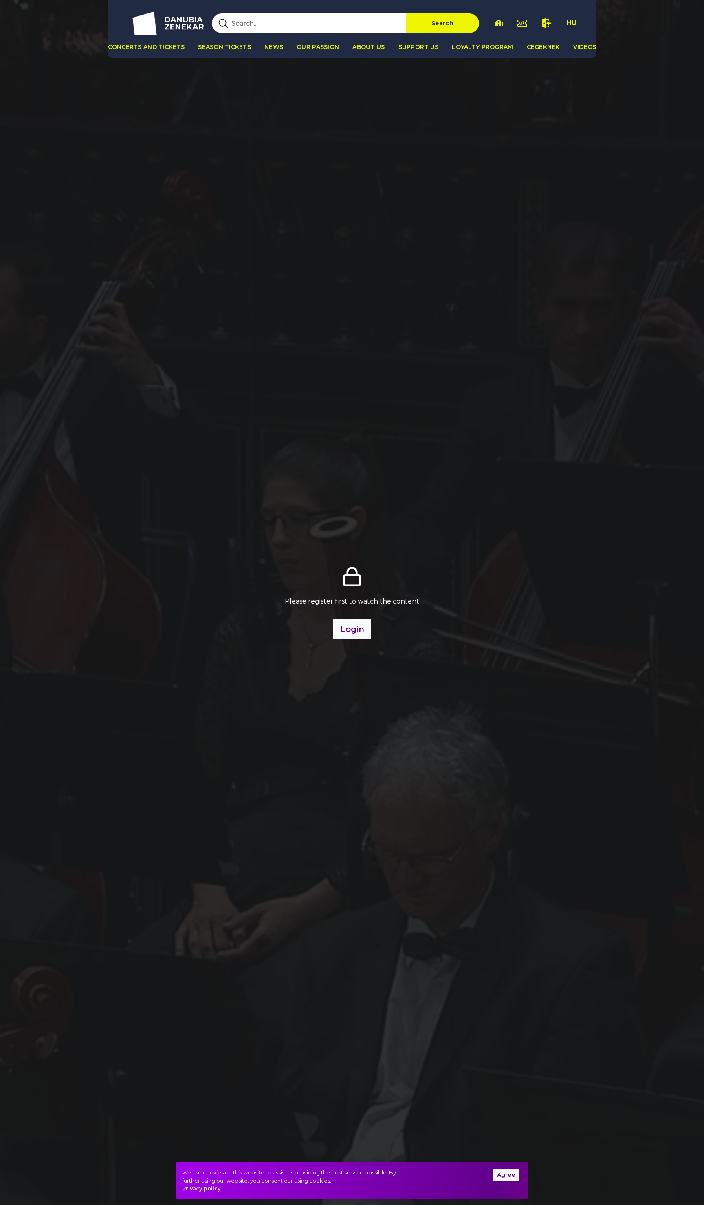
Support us (418, 47)
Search (442, 23)
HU (571, 23)
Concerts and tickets (146, 47)
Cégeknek (543, 47)
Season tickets (224, 47)
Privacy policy (201, 1188)
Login (352, 629)
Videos (584, 47)
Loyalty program (482, 47)
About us (368, 47)
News (273, 47)
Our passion (318, 47)
